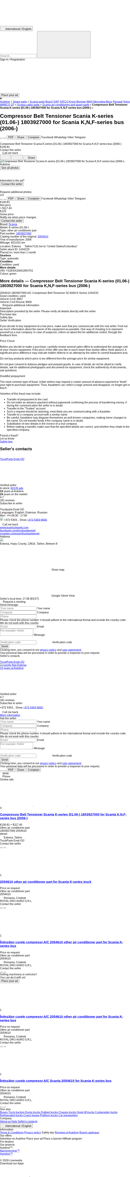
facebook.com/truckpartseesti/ (18, 530)
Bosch (49, 101)
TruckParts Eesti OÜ (12, 459)
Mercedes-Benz (102, 101)
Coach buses (31, 1115)
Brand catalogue (89, 1132)
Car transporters (68, 1115)
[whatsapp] (56, 519)
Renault (117, 101)
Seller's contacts (27, 1121)
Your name (43, 608)
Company (43, 612)
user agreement (71, 649)
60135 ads (16, 488)
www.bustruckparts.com (14, 527)
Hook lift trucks (86, 1112)
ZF (12, 104)
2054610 (43, 236)
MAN (89, 101)
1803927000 (23, 233)
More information (10, 715)
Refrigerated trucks (11, 1115)
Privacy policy (32, 1132)
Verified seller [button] (8, 485)
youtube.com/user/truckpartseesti (19, 533)
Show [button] (23, 519)
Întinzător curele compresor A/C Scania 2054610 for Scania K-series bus (56, 1080)
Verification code (62, 642)
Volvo (126, 101)
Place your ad (9, 981)
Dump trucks (33, 1112)
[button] (65, 77)
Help (14, 1121)
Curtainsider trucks (106, 1112)
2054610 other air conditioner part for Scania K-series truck (45, 882)
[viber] (70, 520)
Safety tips (6, 441)
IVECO (64, 101)
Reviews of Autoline (67, 1132)
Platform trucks (49, 1115)
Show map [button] (57, 569)
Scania (13, 224)
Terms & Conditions (12, 1132)
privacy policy (48, 649)
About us (5, 1121)
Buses (4, 1112)
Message (39, 634)
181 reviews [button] (7, 500)
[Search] (64, 44)
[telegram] (76, 520)
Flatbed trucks (49, 1112)
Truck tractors (16, 1112)
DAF (56, 101)
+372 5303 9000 (37, 519)
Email (40, 626)
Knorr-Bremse (77, 101)
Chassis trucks (67, 1112)
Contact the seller (11, 184)
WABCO (5, 104)
